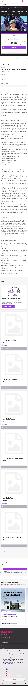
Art (2, 76)
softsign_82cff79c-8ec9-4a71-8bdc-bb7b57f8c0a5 (14, 11)
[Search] (16, 1)
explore (7, 585)
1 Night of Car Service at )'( (12, 537)
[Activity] (22, 1)
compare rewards (8, 306)
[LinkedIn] (9, 637)
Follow (14, 47)
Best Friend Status (9, 340)
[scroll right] (26, 23)
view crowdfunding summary (14, 52)
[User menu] (24, 2)
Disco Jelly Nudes (8, 419)
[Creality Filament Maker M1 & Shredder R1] (13, 600)
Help (11, 566)
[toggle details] (24, 624)
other (3, 81)
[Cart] (19, 2)
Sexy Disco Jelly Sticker (11, 380)
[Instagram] (7, 637)
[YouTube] (5, 637)
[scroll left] (2, 23)
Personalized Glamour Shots (12, 458)
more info (3, 71)
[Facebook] (1, 637)
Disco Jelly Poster (8, 498)
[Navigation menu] (26, 1)
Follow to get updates (8, 574)
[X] (3, 637)
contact (7, 71)
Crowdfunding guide (18, 566)
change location (20, 4)
